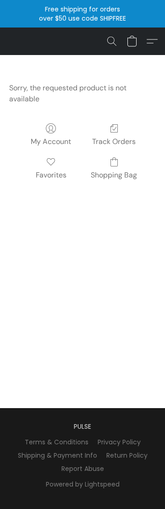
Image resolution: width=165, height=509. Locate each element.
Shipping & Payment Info (57, 455)
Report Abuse (82, 468)
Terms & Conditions (56, 442)
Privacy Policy (119, 442)
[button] (111, 41)
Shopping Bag (114, 175)
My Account (51, 141)
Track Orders (114, 141)
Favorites (51, 175)
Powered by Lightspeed (83, 484)
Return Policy (127, 455)
